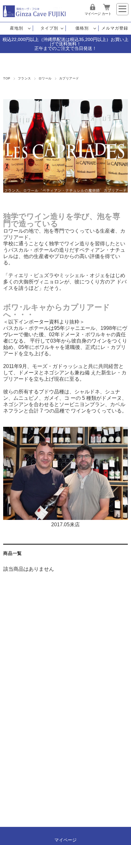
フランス (24, 78)
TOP (6, 78)
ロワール (45, 78)
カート (106, 14)
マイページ (92, 14)
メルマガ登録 (114, 28)
